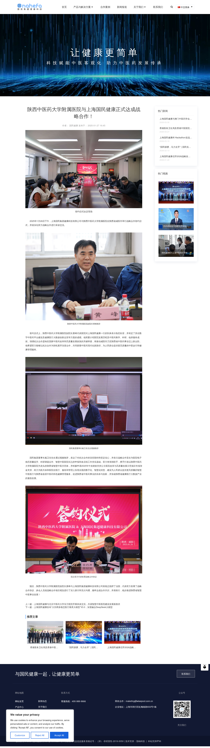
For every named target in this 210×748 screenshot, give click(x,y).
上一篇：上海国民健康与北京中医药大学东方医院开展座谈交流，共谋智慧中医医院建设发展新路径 (72, 603)
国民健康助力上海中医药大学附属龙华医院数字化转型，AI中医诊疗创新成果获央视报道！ (176, 252)
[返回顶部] (205, 668)
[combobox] (185, 7)
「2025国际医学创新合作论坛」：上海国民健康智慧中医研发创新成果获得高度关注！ (176, 226)
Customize (20, 735)
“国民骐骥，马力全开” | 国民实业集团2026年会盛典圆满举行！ (84, 647)
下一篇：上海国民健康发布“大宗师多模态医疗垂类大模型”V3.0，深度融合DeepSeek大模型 (69, 607)
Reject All (39, 735)
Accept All (59, 735)
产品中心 (19, 706)
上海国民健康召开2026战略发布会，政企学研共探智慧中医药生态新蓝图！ (122, 647)
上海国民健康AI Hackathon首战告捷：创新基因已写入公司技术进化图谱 (176, 137)
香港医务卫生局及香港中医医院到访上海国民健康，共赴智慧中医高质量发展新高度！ (45, 647)
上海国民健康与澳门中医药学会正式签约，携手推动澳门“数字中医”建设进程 (176, 118)
